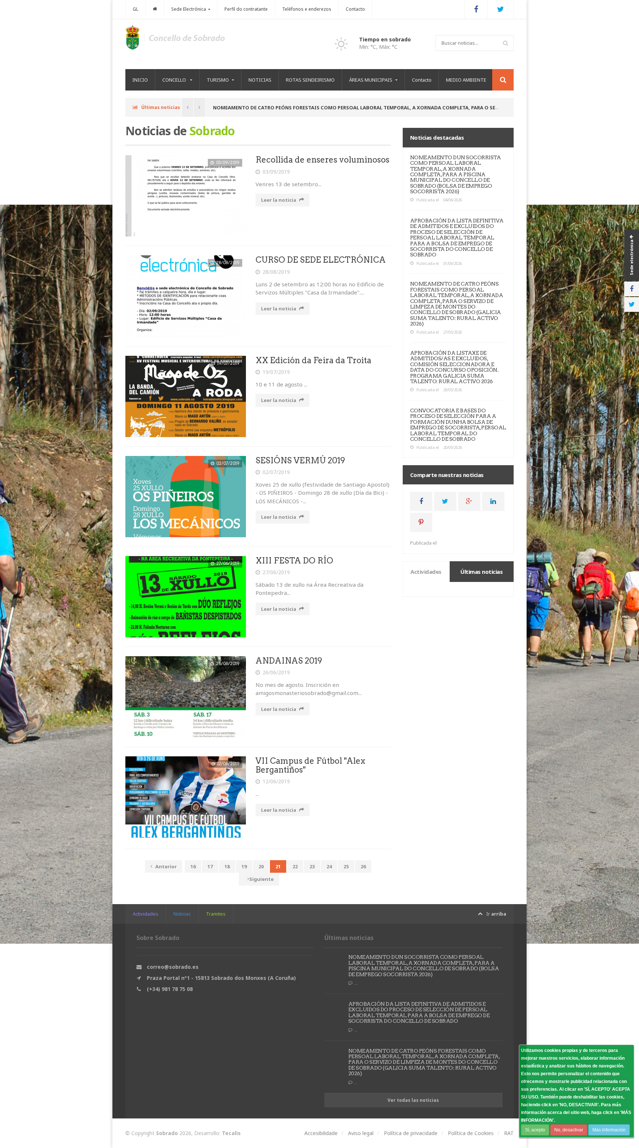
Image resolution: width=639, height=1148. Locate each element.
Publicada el (427, 199)
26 (363, 866)
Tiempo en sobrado (385, 39)
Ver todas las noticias (413, 1100)
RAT (509, 1133)
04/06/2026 (452, 199)
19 (244, 866)
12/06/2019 (276, 781)
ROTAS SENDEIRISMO (310, 79)
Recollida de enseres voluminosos (322, 159)
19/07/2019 (276, 371)
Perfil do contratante (246, 9)
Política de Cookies (471, 1133)
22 (295, 866)
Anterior (166, 866)
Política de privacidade (410, 1133)
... (355, 983)
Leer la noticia (278, 200)
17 (210, 866)
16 (193, 866)
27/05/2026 (452, 332)
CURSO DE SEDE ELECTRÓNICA (321, 260)
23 (312, 866)
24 (329, 866)
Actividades (145, 913)
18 (227, 866)
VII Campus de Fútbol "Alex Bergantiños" (310, 765)
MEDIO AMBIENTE (466, 79)
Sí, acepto (535, 1129)
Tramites (216, 913)
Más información (609, 1129)
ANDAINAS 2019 (289, 660)
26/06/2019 (276, 672)
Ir (496, 913)
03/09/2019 (276, 171)
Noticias (182, 913)
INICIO (140, 79)
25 (346, 866)
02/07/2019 (276, 472)
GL (135, 9)
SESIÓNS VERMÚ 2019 (300, 460)
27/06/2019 (276, 572)
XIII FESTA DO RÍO (294, 560)
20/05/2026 (452, 389)
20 (261, 866)
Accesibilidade (321, 1133)
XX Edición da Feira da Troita (313, 360)
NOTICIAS (259, 79)
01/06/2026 (452, 263)
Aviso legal (360, 1133)
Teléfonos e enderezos (306, 9)
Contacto (355, 9)
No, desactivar (568, 1129)
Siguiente (261, 879)
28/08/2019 (276, 271)
